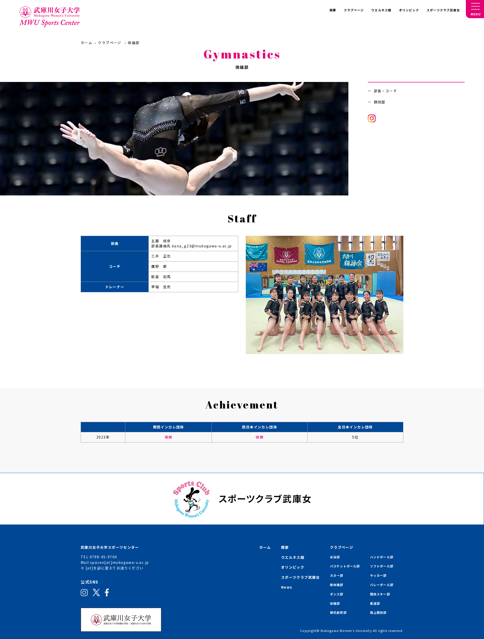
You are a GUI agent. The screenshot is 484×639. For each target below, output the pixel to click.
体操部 (335, 603)
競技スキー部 (380, 594)
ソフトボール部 (381, 566)
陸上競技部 (378, 612)
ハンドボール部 (381, 557)
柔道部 (375, 603)
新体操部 (336, 585)
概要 (332, 10)
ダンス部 (336, 594)
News (286, 587)
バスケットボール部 (345, 566)
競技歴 (379, 101)
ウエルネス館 (381, 10)
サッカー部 (378, 575)
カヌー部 (336, 575)
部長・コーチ (385, 90)
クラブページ (354, 10)
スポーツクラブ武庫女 (443, 10)
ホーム (86, 42)
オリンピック (409, 10)
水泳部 (335, 557)
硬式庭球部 (338, 612)
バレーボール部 (381, 585)
